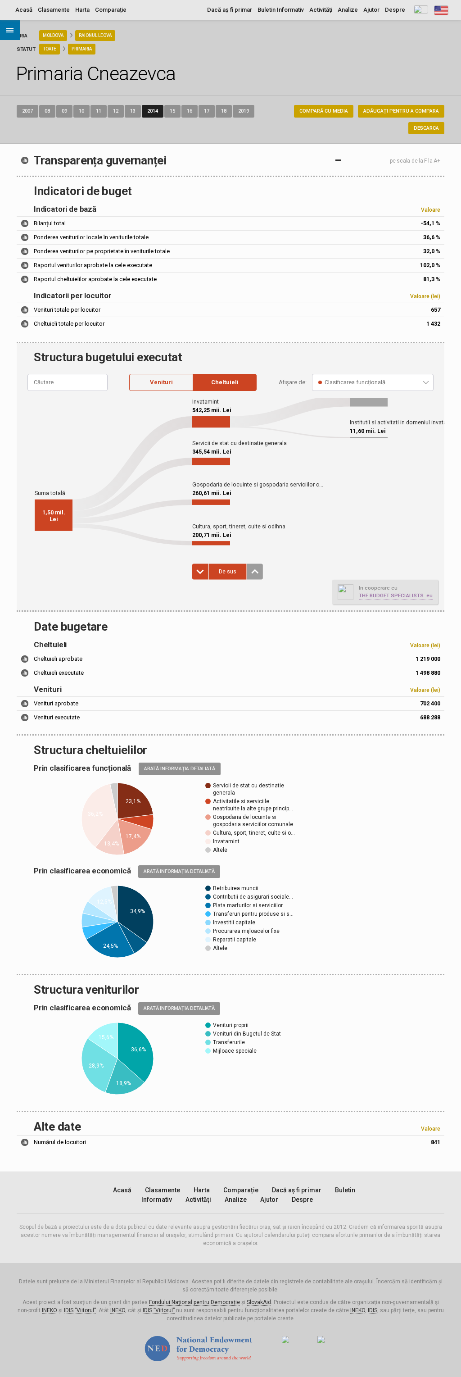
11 (98, 111)
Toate (49, 48)
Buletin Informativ (281, 9)
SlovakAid (259, 1302)
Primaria (82, 48)
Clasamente (54, 9)
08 (47, 111)
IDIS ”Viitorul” (80, 1310)
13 (133, 111)
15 (172, 111)
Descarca (426, 128)
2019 (243, 111)
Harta (82, 9)
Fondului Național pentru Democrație (194, 1302)
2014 (152, 111)
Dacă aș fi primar (229, 9)
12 (115, 111)
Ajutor (371, 9)
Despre (395, 9)
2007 (27, 111)
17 (206, 111)
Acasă (23, 9)
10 (81, 111)
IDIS (372, 1310)
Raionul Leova (95, 35)
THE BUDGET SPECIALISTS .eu (396, 595)
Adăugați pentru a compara (401, 111)
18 (223, 111)
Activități (320, 9)
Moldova (53, 35)
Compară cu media (323, 111)
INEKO (49, 1310)
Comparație (111, 9)
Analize (348, 9)
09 (64, 111)
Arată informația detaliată (179, 769)
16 (189, 111)
